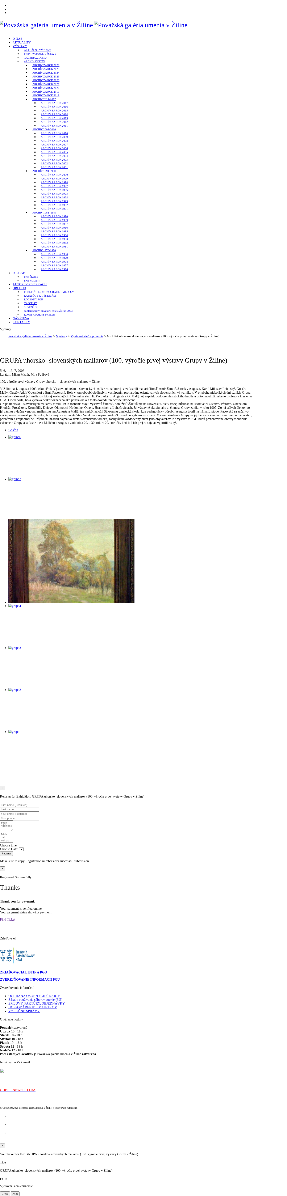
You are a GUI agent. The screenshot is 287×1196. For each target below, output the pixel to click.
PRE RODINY (32, 280)
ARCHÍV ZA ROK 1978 (54, 261)
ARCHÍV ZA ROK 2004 (54, 155)
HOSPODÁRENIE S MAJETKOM (32, 1007)
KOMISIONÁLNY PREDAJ (39, 314)
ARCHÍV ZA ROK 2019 (45, 91)
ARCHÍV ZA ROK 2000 (54, 174)
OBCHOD (19, 288)
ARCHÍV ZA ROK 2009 (54, 137)
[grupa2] (14, 690)
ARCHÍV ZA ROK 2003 (54, 159)
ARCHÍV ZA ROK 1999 (54, 178)
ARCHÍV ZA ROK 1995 (54, 193)
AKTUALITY (22, 42)
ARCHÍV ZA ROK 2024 (45, 72)
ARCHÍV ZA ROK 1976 (54, 269)
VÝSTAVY (20, 46)
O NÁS (17, 38)
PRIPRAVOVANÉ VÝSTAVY (40, 53)
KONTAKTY (21, 322)
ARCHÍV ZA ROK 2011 (54, 125)
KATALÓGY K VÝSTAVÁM (40, 295)
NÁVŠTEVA (21, 318)
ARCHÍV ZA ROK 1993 (54, 201)
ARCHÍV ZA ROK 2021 (45, 84)
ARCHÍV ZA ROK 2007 (54, 144)
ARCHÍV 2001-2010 (44, 129)
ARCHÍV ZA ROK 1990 (54, 216)
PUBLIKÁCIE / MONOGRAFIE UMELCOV (49, 291)
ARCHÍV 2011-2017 (44, 99)
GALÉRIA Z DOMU (35, 57)
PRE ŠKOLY (31, 276)
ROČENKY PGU (33, 299)
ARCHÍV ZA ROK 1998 (54, 182)
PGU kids (19, 273)
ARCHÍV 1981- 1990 (44, 212)
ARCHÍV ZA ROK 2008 (54, 140)
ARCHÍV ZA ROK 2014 (54, 114)
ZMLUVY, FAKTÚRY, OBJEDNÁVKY (36, 1003)
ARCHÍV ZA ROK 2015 (54, 110)
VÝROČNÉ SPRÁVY (24, 1011)
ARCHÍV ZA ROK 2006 (54, 148)
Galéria (13, 430)
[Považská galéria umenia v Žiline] (46, 25)
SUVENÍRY (30, 307)
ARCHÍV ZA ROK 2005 (54, 152)
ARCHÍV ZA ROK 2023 (45, 76)
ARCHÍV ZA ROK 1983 (54, 239)
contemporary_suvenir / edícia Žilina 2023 (48, 310)
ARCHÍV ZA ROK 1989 (54, 220)
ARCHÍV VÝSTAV (34, 61)
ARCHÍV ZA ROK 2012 (54, 121)
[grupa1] (14, 732)
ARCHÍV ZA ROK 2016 (54, 106)
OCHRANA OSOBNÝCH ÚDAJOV (34, 996)
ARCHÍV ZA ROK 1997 (54, 186)
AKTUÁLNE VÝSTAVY (37, 50)
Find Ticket (7, 919)
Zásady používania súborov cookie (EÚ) (35, 999)
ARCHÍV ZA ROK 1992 (54, 205)
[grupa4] (14, 606)
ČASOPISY (30, 303)
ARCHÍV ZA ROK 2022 (45, 80)
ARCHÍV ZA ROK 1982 (54, 242)
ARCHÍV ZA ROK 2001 (54, 167)
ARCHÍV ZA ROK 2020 (45, 87)
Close (5, 1193)
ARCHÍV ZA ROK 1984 (54, 235)
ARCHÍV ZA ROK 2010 (54, 133)
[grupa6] (14, 437)
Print (15, 1193)
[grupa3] (14, 648)
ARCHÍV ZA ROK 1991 (54, 208)
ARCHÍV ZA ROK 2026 (45, 65)
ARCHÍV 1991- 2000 (44, 171)
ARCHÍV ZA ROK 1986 (54, 227)
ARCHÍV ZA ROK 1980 (54, 254)
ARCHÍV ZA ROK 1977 (54, 265)
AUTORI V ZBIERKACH (30, 284)
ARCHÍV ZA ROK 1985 (54, 231)
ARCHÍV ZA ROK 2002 (54, 163)
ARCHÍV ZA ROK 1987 (54, 223)
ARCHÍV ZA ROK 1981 (54, 246)
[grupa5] (71, 602)
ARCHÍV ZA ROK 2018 (45, 95)
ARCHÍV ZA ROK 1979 (54, 257)
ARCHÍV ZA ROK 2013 (54, 118)
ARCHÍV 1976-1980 (44, 250)
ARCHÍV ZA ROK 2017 (54, 103)
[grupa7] (14, 479)
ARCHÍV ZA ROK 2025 (45, 69)
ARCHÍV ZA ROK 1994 (54, 197)
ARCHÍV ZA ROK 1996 (54, 189)
